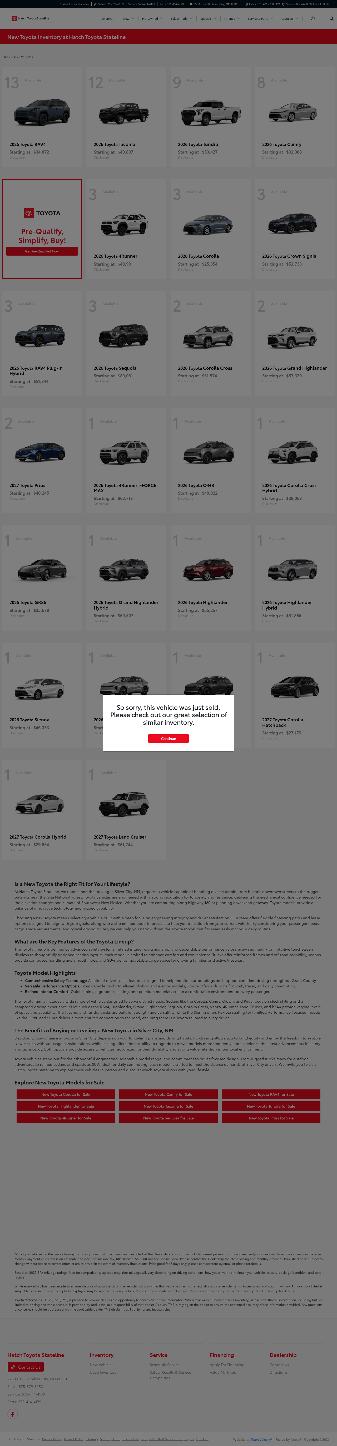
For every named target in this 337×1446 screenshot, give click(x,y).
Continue (168, 738)
